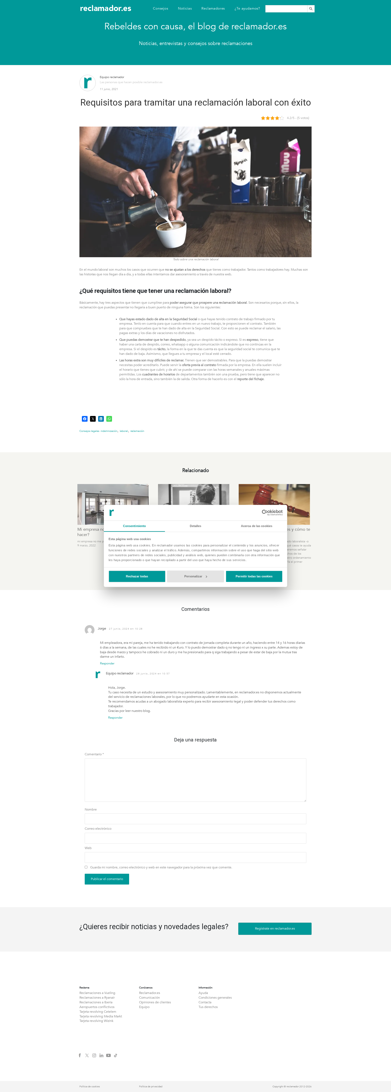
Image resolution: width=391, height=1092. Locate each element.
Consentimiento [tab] (134, 526)
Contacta (205, 1002)
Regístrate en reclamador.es (275, 928)
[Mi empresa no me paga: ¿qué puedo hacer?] (113, 504)
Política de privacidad (150, 1086)
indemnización (109, 431)
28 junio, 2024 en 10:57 (153, 673)
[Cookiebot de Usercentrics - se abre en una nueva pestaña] (265, 513)
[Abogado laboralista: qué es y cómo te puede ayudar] (275, 504)
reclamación (137, 431)
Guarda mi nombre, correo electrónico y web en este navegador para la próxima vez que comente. (161, 867)
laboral (124, 431)
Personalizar (193, 576)
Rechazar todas (137, 576)
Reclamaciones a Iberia (95, 1002)
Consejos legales (89, 431)
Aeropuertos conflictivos (96, 1007)
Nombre (91, 809)
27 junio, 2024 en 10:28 (126, 628)
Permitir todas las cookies (254, 576)
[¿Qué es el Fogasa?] (194, 504)
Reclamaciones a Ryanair (97, 997)
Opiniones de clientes (155, 1002)
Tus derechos (208, 1007)
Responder (107, 663)
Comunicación (149, 997)
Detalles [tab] (195, 526)
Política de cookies (89, 1086)
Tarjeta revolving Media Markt (100, 1016)
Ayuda (203, 993)
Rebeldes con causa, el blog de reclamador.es (195, 26)
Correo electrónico (98, 828)
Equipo (144, 1007)
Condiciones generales (215, 997)
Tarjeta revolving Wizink (96, 1021)
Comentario (94, 754)
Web (88, 848)
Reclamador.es (149, 993)
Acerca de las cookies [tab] (256, 526)
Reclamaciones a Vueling (97, 993)
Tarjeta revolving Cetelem (97, 1011)
